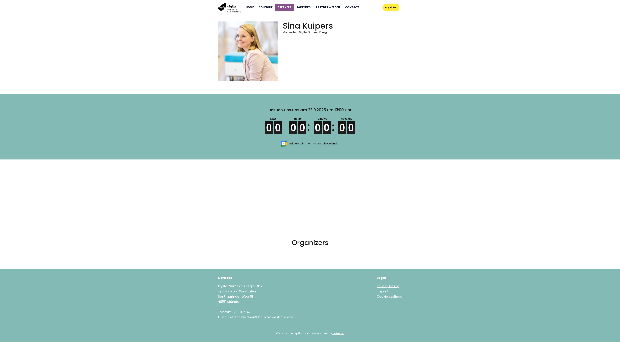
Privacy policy (388, 286)
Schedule (266, 7)
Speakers (284, 7)
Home (250, 7)
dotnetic (338, 333)
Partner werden (328, 7)
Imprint (382, 291)
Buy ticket (391, 7)
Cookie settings (389, 296)
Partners (303, 7)
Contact (352, 7)
